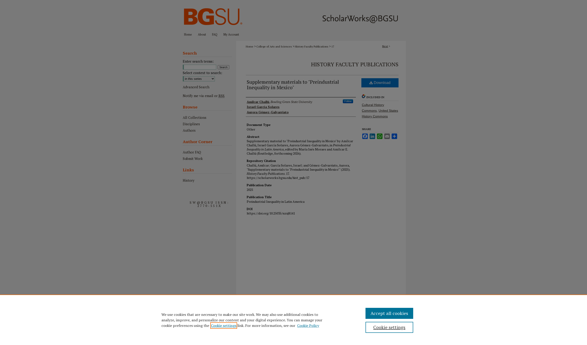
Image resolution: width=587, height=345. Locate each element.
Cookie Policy (308, 325)
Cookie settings (223, 325)
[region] (293, 320)
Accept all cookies (389, 313)
